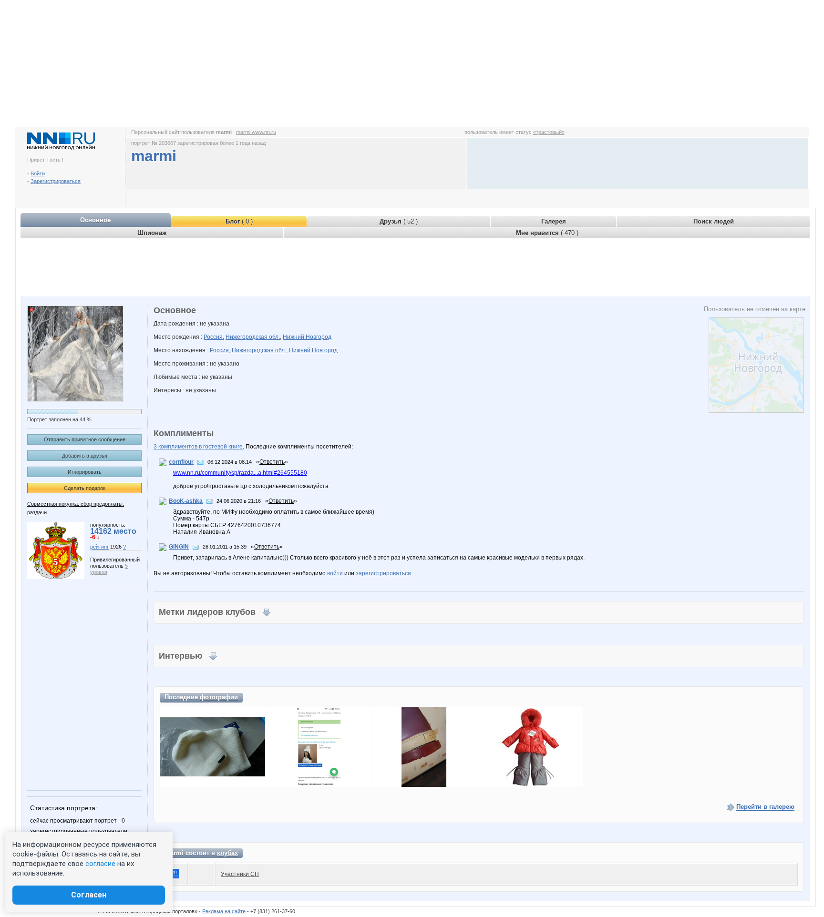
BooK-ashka (186, 501)
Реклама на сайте (224, 911)
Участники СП (240, 874)
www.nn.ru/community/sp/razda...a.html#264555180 (240, 472)
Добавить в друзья (84, 455)
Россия (213, 337)
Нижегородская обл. (253, 337)
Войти (38, 173)
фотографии (219, 697)
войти (335, 573)
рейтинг (99, 547)
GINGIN (179, 546)
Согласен (88, 894)
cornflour (181, 461)
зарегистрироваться (383, 573)
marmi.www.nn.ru (256, 132)
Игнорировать (85, 472)
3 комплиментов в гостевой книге (198, 446)
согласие (100, 863)
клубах (227, 852)
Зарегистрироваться (56, 181)
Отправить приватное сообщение (84, 439)
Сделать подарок (84, 488)
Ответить (272, 461)
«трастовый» (549, 132)
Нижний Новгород (307, 337)
